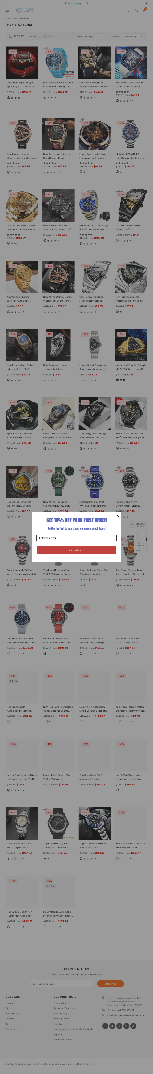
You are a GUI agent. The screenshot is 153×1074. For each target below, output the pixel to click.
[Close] (117, 515)
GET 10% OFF (76, 550)
